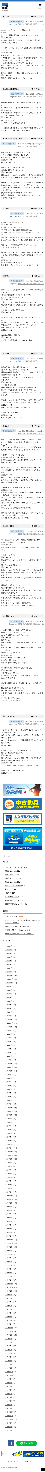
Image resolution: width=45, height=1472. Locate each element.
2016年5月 (8, 1394)
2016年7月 (8, 1386)
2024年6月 (8, 1041)
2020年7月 (8, 1214)
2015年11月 (9, 1416)
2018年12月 (9, 1284)
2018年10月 (9, 1291)
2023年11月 (9, 1067)
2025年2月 (8, 1012)
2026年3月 (8, 964)
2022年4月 (8, 1137)
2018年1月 (8, 1324)
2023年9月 (8, 1074)
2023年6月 (8, 1085)
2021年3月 (8, 1185)
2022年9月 (8, 1119)
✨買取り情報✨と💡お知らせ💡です (18, 930)
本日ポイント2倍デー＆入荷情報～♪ (18, 926)
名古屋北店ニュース (12, 897)
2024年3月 (8, 1052)
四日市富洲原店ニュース (35, 24)
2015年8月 (8, 1427)
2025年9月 (8, 986)
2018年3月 (8, 1317)
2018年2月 (8, 1320)
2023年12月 (9, 1063)
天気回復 (6, 353)
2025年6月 (8, 997)
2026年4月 (8, 961)
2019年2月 (8, 1276)
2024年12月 (9, 1019)
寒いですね (7, 16)
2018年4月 (8, 1313)
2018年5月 (8, 1309)
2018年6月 (8, 1306)
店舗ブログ (22, 24)
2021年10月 (9, 1159)
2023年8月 (8, 1078)
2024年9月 (8, 1030)
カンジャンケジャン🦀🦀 (14, 916)
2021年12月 (9, 1152)
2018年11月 (9, 1287)
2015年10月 (9, 1419)
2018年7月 (8, 1302)
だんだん (6, 208)
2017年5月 (8, 1353)
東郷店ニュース (10, 871)
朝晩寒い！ (7, 276)
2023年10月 (9, 1071)
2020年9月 (8, 1207)
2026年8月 (8, 946)
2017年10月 (9, 1335)
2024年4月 (8, 1049)
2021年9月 (8, 1163)
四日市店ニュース (11, 878)
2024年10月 (9, 1027)
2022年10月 (9, 1115)
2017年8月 (8, 1342)
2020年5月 (8, 1221)
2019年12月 (9, 1240)
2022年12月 (9, 1107)
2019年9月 (8, 1251)
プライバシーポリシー (8, 1461)
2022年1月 (8, 1148)
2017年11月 (9, 1331)
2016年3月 (8, 1401)
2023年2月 (8, 1100)
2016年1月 (8, 1408)
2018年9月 (8, 1295)
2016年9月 (8, 1379)
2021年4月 (8, 1181)
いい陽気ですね (8, 616)
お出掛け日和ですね (10, 526)
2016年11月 (9, 1372)
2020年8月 (8, 1210)
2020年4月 (8, 1225)
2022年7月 (8, 1126)
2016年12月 (9, 1368)
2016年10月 (9, 1375)
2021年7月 (8, 1170)
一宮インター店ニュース (13, 867)
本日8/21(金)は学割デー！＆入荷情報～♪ (19, 934)
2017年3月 (8, 1361)
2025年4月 (8, 1005)
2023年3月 (8, 1096)
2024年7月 (8, 1038)
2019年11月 (9, 1243)
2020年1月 (8, 1236)
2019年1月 (8, 1280)
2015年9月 (8, 1423)
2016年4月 (8, 1397)
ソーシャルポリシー (25, 1461)
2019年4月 (8, 1269)
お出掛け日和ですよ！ (11, 89)
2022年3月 (8, 1141)
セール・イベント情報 (13, 886)
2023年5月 (8, 1089)
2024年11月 (9, 1023)
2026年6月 (8, 953)
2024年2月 (8, 1056)
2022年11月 (9, 1111)
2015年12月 (9, 1412)
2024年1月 (8, 1060)
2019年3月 (8, 1273)
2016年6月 (8, 1390)
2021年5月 (8, 1177)
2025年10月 (9, 983)
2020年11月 (9, 1199)
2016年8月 (8, 1383)
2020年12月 (9, 1196)
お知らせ (8, 893)
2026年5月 (8, 957)
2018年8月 (8, 1298)
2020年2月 (8, 1232)
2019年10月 (9, 1247)
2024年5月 (8, 1045)
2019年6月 (8, 1262)
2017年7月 (8, 1346)
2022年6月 (8, 1130)
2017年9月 (8, 1339)
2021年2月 (8, 1188)
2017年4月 (8, 1357)
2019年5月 (8, 1265)
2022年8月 (8, 1122)
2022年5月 (8, 1133)
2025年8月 (8, 990)
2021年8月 (8, 1166)
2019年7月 (8, 1258)
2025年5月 (8, 1001)
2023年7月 (8, 1082)
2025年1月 (8, 1016)
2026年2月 (8, 968)
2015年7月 (8, 1430)
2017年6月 (8, 1350)
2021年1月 (8, 1192)
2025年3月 (8, 1008)
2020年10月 (9, 1203)
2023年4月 (8, 1093)
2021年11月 (9, 1155)
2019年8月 (8, 1254)
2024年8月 (8, 1034)
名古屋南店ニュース (12, 900)
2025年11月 (9, 979)
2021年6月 (8, 1174)
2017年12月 (9, 1328)
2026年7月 (8, 950)
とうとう (6, 426)
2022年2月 (8, 1144)
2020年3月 (8, 1229)
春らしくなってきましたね (12, 139)
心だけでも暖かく (9, 716)
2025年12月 (9, 975)
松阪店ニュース (10, 882)
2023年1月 (8, 1104)
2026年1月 (8, 972)
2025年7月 (8, 994)
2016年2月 (8, 1405)
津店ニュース (9, 875)
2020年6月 (8, 1218)
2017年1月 (8, 1364)
